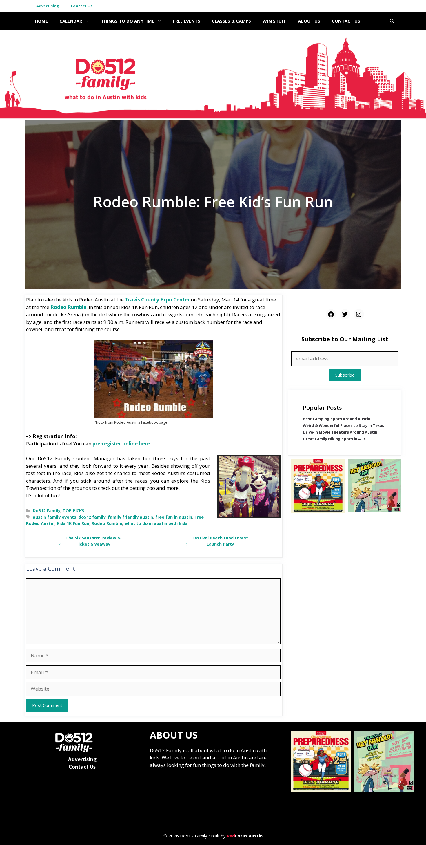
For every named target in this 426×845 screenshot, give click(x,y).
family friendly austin (130, 517)
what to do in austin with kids (155, 523)
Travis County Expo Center (157, 299)
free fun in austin (173, 517)
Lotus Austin (245, 836)
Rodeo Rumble (68, 307)
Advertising (47, 5)
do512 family (92, 517)
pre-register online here (121, 443)
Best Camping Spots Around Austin (336, 419)
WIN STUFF (274, 21)
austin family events (54, 517)
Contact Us (81, 5)
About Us (309, 21)
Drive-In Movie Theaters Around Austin (340, 432)
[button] (392, 21)
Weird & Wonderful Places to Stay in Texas (343, 425)
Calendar (70, 21)
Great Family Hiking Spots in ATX (334, 438)
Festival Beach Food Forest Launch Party (220, 541)
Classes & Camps (231, 21)
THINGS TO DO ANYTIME (127, 21)
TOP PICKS (73, 510)
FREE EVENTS (186, 21)
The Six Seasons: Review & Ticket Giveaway (93, 541)
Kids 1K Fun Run (73, 523)
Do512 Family (46, 510)
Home (41, 21)
